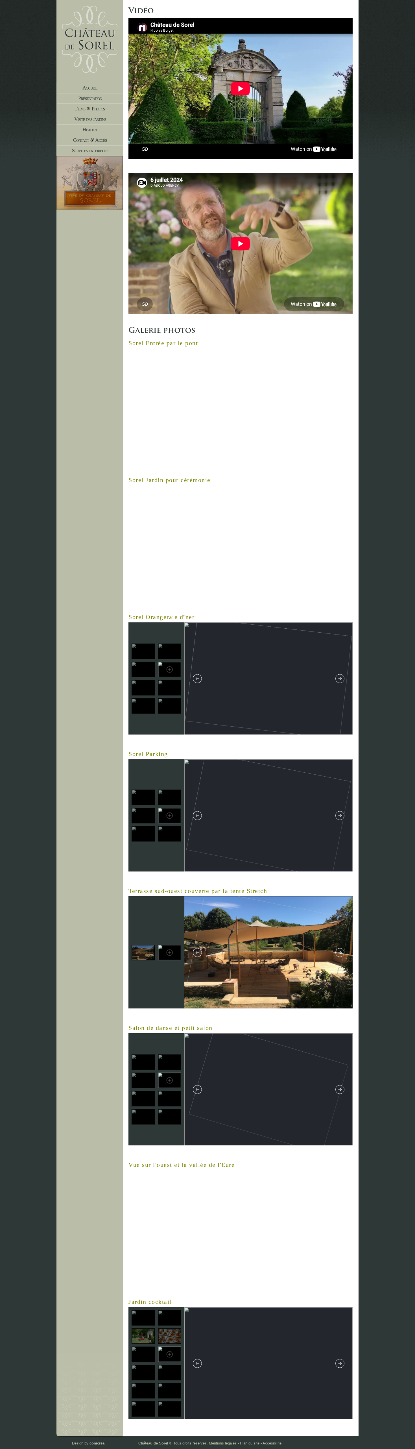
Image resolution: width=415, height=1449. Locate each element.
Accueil (89, 88)
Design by (88, 1443)
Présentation (90, 98)
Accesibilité (272, 1443)
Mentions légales (223, 1443)
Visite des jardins (90, 119)
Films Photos (90, 109)
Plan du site (249, 1443)
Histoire (90, 129)
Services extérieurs (90, 150)
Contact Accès (90, 140)
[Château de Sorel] (89, 71)
